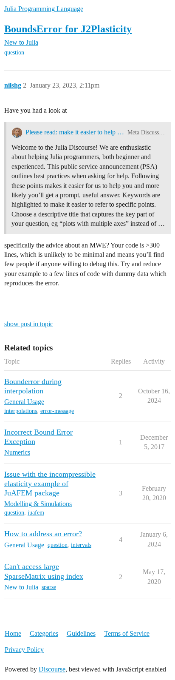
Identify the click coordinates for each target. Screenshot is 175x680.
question (14, 52)
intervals (81, 545)
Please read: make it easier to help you (74, 132)
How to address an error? (43, 533)
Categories (44, 633)
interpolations (20, 411)
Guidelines (81, 633)
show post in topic (28, 323)
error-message (57, 411)
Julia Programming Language (43, 8)
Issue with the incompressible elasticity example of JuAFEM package (50, 483)
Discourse (52, 669)
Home (13, 633)
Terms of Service (127, 633)
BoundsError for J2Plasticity (68, 28)
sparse (49, 587)
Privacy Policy (24, 649)
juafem (36, 512)
